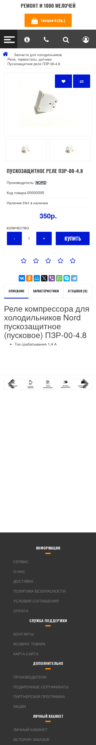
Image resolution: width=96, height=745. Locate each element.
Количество (18, 228)
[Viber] (52, 278)
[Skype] (66, 278)
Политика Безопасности (39, 591)
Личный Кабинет (30, 729)
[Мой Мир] (37, 278)
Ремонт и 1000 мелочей (48, 5)
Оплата (20, 610)
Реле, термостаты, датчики (29, 59)
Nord (40, 182)
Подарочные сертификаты (41, 686)
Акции (19, 706)
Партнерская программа (39, 696)
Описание (16, 291)
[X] (44, 278)
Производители (29, 677)
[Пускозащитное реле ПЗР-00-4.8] (48, 104)
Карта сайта (25, 653)
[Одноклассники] (29, 278)
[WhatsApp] (59, 278)
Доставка (23, 581)
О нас (19, 571)
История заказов (31, 739)
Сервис (21, 561)
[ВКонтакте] (22, 278)
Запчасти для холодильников (38, 54)
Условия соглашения (36, 600)
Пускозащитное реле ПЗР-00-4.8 (33, 63)
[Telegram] (74, 278)
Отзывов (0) (77, 291)
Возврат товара (29, 643)
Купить (73, 238)
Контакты (23, 634)
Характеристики (46, 291)
